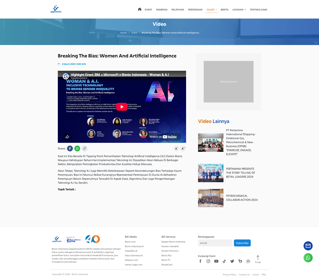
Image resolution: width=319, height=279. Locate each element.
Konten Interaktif (170, 246)
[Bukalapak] (240, 261)
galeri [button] (211, 9)
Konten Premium (170, 250)
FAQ (264, 274)
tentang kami (258, 9)
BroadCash (166, 264)
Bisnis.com (130, 241)
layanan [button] (238, 9)
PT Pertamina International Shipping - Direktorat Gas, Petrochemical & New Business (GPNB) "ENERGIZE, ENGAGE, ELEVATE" (241, 142)
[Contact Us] (308, 247)
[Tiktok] (224, 261)
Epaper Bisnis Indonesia (173, 241)
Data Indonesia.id (134, 255)
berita (224, 9)
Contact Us (244, 274)
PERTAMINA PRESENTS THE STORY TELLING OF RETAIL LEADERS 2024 (240, 172)
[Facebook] (200, 261)
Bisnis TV (165, 259)
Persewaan (195, 9)
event (148, 9)
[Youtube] (216, 261)
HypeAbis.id (131, 250)
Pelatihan (177, 9)
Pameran (161, 9)
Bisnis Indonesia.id (134, 246)
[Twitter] (232, 261)
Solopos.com (131, 259)
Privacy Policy (229, 274)
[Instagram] (208, 261)
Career (256, 274)
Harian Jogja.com (133, 264)
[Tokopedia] (248, 261)
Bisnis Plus (166, 255)
